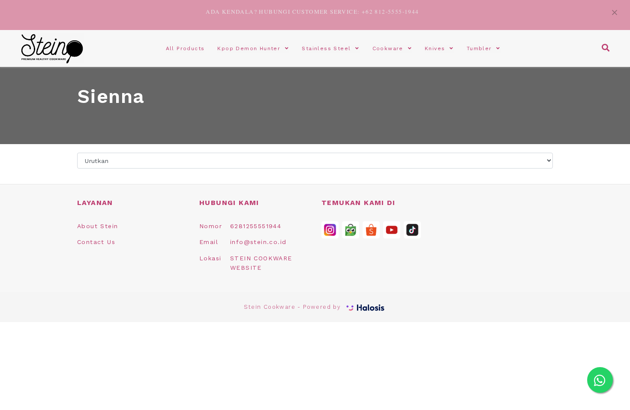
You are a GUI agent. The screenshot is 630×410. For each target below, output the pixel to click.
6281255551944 (255, 226)
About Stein (97, 226)
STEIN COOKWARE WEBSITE (261, 263)
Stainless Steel (328, 48)
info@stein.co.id (258, 241)
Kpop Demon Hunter (251, 48)
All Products (185, 48)
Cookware (390, 48)
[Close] (614, 11)
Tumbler (482, 48)
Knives (437, 48)
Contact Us (96, 241)
